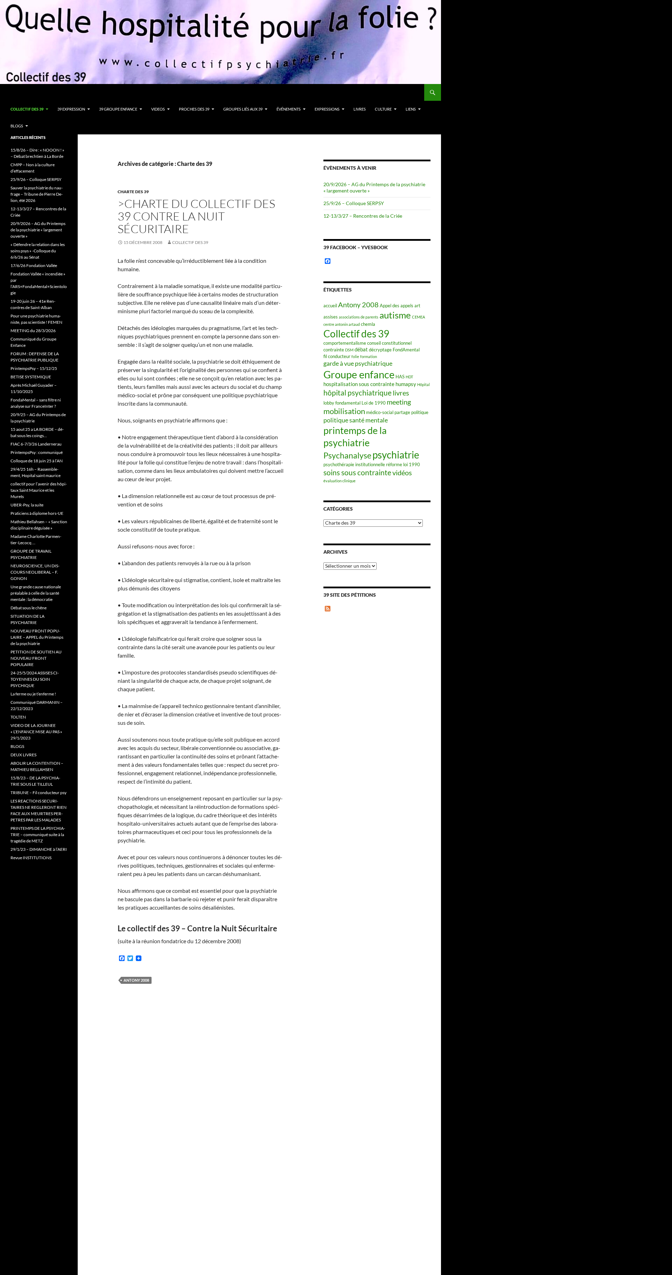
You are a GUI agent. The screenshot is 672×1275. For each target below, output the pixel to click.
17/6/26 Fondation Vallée (33, 265)
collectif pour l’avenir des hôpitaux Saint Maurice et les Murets (38, 490)
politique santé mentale (355, 420)
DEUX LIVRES (23, 754)
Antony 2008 (136, 980)
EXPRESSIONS (327, 109)
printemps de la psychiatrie (355, 436)
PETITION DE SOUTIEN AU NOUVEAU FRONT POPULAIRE (36, 658)
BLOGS (16, 126)
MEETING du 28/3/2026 (33, 330)
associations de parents (358, 317)
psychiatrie (395, 455)
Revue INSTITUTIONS (30, 857)
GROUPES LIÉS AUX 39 (242, 109)
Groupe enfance (358, 374)
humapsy (406, 384)
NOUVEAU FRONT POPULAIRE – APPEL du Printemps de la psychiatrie (36, 637)
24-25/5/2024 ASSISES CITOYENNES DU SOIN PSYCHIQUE (34, 679)
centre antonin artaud (341, 324)
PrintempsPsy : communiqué (36, 452)
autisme (395, 315)
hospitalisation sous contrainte (358, 384)
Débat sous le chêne (28, 607)
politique (419, 412)
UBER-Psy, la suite (26, 504)
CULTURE (383, 109)
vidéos (402, 473)
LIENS (411, 109)
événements (288, 109)
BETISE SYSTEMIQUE (30, 376)
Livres (360, 109)
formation (368, 356)
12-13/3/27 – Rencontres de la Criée (362, 216)
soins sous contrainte (357, 472)
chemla (368, 324)
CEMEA (418, 317)
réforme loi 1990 (403, 464)
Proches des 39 (194, 109)
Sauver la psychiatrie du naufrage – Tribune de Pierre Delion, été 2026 (36, 194)
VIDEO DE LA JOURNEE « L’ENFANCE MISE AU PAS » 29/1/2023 (36, 732)
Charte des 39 (133, 191)
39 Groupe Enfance (118, 109)
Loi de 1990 (374, 403)
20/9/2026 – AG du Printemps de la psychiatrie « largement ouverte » (37, 230)
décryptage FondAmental (394, 349)
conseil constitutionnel (389, 343)
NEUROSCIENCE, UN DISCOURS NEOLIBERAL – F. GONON (34, 572)
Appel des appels (396, 305)
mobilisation (344, 411)
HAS (400, 376)
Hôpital (423, 384)
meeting (399, 402)
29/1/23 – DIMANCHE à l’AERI (38, 849)
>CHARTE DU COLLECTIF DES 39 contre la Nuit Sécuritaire (196, 216)
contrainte (333, 349)
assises (330, 317)
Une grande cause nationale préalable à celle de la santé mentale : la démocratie (35, 593)
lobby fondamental (341, 403)
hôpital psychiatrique (357, 392)
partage (402, 412)
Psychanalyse (347, 455)
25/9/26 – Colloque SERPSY (353, 203)
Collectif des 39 (26, 109)
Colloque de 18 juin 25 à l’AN (36, 460)
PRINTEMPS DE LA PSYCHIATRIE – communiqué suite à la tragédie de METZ (37, 834)
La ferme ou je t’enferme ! (33, 693)
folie (355, 356)
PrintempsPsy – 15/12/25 (33, 368)
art (417, 305)
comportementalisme (344, 343)
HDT (409, 376)
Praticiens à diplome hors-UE (36, 513)
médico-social (379, 412)
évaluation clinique (339, 480)
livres (401, 393)
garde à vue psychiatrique (357, 363)
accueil (330, 305)
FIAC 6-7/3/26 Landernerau (36, 444)
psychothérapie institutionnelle (354, 464)
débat (361, 349)
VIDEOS (158, 109)
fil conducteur (336, 356)
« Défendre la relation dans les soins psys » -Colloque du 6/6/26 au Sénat (37, 251)
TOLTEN (18, 717)
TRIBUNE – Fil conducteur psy (38, 792)
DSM (349, 350)
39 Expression (71, 109)
